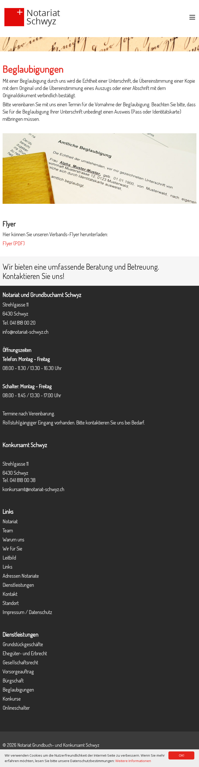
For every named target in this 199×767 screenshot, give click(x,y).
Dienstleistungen (18, 584)
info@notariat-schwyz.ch (25, 331)
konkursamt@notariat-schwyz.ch (33, 489)
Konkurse (12, 698)
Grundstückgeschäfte (23, 644)
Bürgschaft (13, 680)
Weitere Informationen (133, 760)
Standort (11, 602)
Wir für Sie (12, 548)
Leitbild (9, 557)
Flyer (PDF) (14, 243)
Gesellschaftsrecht (20, 662)
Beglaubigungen (18, 689)
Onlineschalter (16, 707)
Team (8, 530)
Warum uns (13, 539)
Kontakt (10, 593)
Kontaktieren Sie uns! (34, 276)
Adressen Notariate (21, 575)
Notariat (10, 521)
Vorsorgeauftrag (18, 671)
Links (7, 566)
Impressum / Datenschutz (27, 612)
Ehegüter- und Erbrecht (25, 653)
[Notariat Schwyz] (35, 16)
